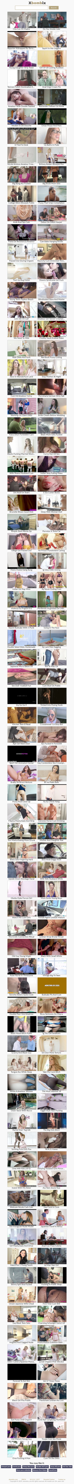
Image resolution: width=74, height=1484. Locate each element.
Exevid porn (17, 1466)
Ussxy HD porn (55, 1466)
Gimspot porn (6, 1466)
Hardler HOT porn (42, 1466)
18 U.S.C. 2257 (35, 1479)
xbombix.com (13, 1479)
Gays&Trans (53, 1470)
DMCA (24, 1479)
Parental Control (49, 1479)
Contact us (61, 1479)
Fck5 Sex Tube (67, 1466)
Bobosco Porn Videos (40, 1470)
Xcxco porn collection (24, 1470)
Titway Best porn (28, 1466)
